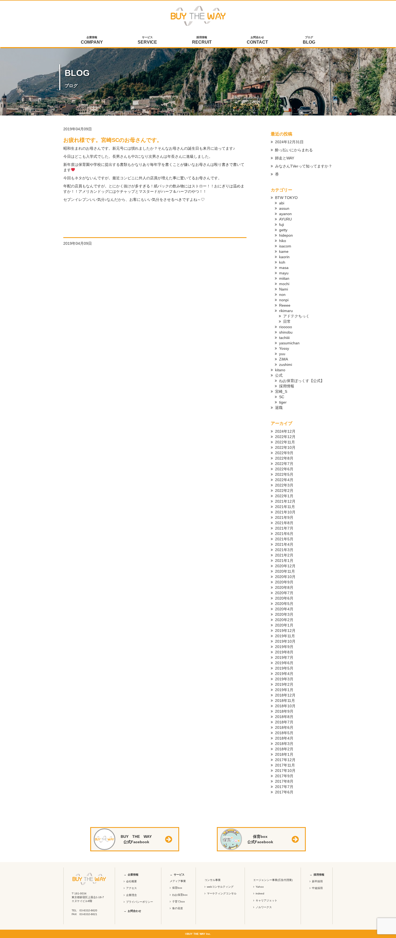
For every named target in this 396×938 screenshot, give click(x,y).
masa (284, 267)
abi (281, 203)
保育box (177, 887)
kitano (280, 370)
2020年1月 (284, 625)
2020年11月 (285, 571)
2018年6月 (284, 727)
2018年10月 (285, 706)
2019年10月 (285, 641)
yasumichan (289, 343)
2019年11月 (285, 636)
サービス (147, 40)
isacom (285, 246)
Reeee (284, 305)
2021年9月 (284, 517)
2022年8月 (284, 458)
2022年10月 (285, 447)
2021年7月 (284, 528)
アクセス (131, 888)
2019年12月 (285, 630)
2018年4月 (284, 738)
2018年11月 (285, 700)
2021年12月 (285, 501)
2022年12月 (285, 437)
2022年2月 (284, 490)
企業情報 (92, 40)
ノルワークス (264, 907)
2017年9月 (284, 776)
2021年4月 (284, 544)
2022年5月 (284, 474)
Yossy (284, 348)
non (282, 294)
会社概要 (131, 881)
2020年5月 (284, 603)
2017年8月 (284, 781)
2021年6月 (284, 533)
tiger (283, 402)
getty (283, 230)
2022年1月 (284, 496)
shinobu (286, 332)
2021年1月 (284, 560)
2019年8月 (284, 652)
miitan (284, 278)
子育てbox (178, 901)
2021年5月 (284, 539)
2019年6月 (284, 663)
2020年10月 (285, 577)
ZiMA (283, 359)
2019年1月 (284, 690)
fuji (281, 224)
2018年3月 (284, 743)
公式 (279, 375)
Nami (283, 289)
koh (282, 262)
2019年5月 (284, 668)
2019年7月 (284, 657)
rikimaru (286, 311)
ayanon (285, 214)
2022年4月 (284, 480)
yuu (282, 354)
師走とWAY (284, 158)
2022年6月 (284, 469)
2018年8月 (284, 717)
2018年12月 (285, 695)
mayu (284, 273)
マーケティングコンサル (222, 893)
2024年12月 (285, 431)
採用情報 (202, 40)
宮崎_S (281, 391)
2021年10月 (285, 512)
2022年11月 (285, 442)
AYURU (285, 219)
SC (281, 397)
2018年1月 (284, 754)
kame (284, 251)
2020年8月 (284, 587)
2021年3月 (284, 550)
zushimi (285, 364)
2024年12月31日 (289, 142)
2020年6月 (284, 598)
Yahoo (260, 886)
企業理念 (131, 895)
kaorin (284, 257)
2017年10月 (285, 770)
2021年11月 (285, 507)
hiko (282, 241)
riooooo (285, 327)
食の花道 (177, 908)
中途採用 (317, 888)
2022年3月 (284, 485)
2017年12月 (285, 760)
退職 (279, 407)
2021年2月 (284, 555)
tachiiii (284, 337)
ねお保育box (179, 894)
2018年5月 (284, 733)
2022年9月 (284, 453)
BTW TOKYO (286, 197)
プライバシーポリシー (139, 901)
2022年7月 (284, 463)
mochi (284, 284)
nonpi (284, 300)
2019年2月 (284, 684)
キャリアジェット (266, 900)
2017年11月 (285, 765)
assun (284, 208)
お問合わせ (257, 40)
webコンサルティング (220, 886)
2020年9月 (284, 582)
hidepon (286, 235)
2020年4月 (284, 609)
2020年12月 (285, 566)
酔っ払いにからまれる (294, 150)
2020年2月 (284, 620)
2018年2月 (284, 749)
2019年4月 (284, 673)
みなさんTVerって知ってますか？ (303, 166)
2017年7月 (284, 787)
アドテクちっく (296, 316)
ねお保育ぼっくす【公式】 (301, 381)
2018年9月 (284, 711)
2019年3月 (284, 679)
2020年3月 (284, 614)
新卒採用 (317, 881)
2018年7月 (284, 722)
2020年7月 (284, 593)
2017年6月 (284, 792)
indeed (260, 893)
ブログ (309, 40)
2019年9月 (284, 647)
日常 (287, 321)
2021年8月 (284, 523)
